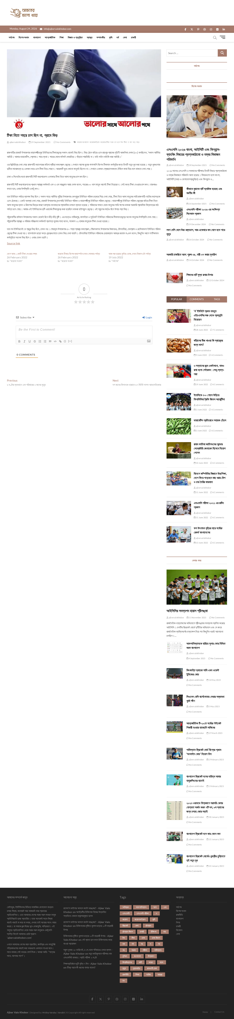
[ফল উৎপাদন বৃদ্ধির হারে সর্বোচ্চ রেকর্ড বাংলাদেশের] (179, 528)
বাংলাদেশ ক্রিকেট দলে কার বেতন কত (203, 834)
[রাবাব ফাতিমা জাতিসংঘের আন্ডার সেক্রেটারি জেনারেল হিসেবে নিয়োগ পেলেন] (179, 444)
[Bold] (19, 341)
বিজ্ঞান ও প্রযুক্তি (75, 37)
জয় (164, 931)
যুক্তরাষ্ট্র (136, 968)
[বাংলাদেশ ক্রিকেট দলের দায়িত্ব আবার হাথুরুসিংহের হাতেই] (175, 779)
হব (123, 980)
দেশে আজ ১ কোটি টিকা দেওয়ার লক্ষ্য (22, 253)
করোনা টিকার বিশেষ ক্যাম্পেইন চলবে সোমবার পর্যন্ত (79, 253)
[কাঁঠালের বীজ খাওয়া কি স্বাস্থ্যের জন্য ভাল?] (179, 340)
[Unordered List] (45, 341)
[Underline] (29, 341)
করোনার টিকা (104, 142)
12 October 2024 (216, 280)
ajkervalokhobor (17, 142)
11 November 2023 (197, 617)
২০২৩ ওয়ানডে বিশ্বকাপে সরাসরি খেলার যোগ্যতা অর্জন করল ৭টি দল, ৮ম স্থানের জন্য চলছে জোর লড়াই (205, 807)
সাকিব (148, 974)
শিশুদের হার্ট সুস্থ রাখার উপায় (199, 275)
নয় (159, 943)
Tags (217, 299)
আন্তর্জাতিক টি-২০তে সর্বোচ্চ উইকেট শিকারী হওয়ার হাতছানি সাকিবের (203, 725)
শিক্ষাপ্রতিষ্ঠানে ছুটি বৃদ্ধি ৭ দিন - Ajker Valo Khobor (87, 963)
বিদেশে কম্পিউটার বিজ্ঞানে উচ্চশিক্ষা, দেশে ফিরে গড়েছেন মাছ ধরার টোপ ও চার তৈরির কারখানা (210, 478)
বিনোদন (179, 930)
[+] (70, 341)
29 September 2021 (41, 142)
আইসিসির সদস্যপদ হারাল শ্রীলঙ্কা (187, 610)
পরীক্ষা (145, 950)
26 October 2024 (196, 239)
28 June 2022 (202, 330)
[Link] (60, 341)
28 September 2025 (197, 165)
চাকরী (133, 37)
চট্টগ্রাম (148, 925)
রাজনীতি (125, 974)
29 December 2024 (197, 224)
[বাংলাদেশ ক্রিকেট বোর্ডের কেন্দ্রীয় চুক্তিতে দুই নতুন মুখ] (175, 858)
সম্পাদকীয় (101, 37)
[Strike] (34, 341)
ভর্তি (140, 962)
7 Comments (218, 330)
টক (122, 142)
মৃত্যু (124, 968)
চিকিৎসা (153, 931)
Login (148, 317)
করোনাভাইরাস (94, 142)
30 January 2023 (216, 817)
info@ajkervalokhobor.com (57, 28)
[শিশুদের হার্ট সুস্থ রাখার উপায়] (175, 278)
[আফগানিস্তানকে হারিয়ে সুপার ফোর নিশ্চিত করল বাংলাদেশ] (175, 647)
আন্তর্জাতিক (50, 37)
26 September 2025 (197, 203)
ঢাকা (143, 937)
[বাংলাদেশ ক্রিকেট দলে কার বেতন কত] (175, 836)
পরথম (133, 950)
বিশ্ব (178, 922)
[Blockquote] (50, 341)
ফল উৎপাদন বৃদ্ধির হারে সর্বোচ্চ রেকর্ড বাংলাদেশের (208, 530)
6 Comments (217, 355)
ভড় (134, 142)
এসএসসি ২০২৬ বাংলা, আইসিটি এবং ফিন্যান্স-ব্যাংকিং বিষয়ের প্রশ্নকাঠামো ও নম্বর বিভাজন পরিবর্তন (193, 154)
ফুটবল (124, 956)
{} (65, 341)
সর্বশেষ (11, 37)
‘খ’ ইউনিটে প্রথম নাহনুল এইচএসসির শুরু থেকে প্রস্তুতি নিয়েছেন (208, 315)
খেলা (125, 37)
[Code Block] (55, 341)
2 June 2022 (201, 409)
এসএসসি (126, 913)
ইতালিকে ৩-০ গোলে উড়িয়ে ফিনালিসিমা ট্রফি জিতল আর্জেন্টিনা (209, 397)
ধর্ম (117, 37)
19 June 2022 (202, 384)
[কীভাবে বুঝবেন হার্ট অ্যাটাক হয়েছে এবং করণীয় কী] (175, 192)
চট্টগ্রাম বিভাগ (127, 931)
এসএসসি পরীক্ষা (143, 913)
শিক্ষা (62, 37)
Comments (197, 299)
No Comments (63, 142)
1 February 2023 (216, 786)
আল (155, 907)
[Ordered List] (39, 341)
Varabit (61, 1012)
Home (205, 1012)
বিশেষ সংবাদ (24, 37)
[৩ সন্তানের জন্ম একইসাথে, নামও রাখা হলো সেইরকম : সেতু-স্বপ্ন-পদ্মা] (179, 365)
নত (131, 142)
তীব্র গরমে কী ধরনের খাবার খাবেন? (81, 967)
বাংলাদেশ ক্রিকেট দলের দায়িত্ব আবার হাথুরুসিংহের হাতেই (203, 778)
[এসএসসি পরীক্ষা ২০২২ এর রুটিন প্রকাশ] (179, 503)
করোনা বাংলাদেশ (83, 142)
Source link (13, 243)
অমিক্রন (125, 907)
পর (123, 950)
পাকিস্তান (157, 950)
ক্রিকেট (125, 925)
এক (165, 907)
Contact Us (219, 1012)
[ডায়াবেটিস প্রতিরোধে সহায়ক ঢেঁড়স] (179, 420)
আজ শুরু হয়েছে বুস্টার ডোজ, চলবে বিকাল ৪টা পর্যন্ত (130, 253)
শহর (137, 142)
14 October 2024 (196, 260)
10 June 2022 (202, 463)
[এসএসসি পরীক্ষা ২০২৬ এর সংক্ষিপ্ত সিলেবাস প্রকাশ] (175, 213)
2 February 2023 (216, 759)
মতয (161, 962)
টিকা (125, 142)
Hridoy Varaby (49, 1012)
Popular (176, 299)
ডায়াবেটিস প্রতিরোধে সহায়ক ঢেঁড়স (210, 420)
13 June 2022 (202, 542)
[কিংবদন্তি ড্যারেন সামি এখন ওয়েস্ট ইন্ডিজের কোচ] (175, 673)
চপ (115, 142)
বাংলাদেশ (37, 37)
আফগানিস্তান (141, 907)
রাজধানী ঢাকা (152, 968)
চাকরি (142, 931)
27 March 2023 (215, 733)
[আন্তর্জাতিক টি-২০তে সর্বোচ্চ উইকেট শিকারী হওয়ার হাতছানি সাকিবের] (175, 727)
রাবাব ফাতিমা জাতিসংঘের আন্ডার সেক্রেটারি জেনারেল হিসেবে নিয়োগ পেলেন (210, 448)
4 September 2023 (196, 658)
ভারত (151, 962)
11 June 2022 (202, 492)
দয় (142, 943)
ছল (118, 142)
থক (123, 943)
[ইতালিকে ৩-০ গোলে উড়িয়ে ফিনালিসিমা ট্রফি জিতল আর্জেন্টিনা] (179, 395)
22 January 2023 (216, 839)
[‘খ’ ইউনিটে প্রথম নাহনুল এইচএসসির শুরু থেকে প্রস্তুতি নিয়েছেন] (179, 311)
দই (133, 943)
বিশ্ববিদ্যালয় (127, 962)
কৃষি (110, 37)
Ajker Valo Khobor (17, 1012)
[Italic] (24, 341)
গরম (112, 142)
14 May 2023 (215, 680)
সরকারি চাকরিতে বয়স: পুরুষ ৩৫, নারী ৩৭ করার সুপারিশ (191, 254)
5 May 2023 (214, 706)
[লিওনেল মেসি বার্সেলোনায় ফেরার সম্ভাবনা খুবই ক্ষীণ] (175, 700)
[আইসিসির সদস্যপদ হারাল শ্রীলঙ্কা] (197, 587)
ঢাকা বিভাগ (156, 937)
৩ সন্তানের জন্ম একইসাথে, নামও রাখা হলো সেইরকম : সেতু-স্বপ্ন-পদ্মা (209, 370)
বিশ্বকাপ (151, 956)
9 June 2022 (201, 355)
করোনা (125, 919)
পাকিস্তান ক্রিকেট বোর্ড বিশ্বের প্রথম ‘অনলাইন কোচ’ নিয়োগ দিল (203, 752)
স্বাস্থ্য (89, 37)
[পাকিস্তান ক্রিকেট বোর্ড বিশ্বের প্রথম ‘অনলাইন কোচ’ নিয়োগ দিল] (175, 753)
